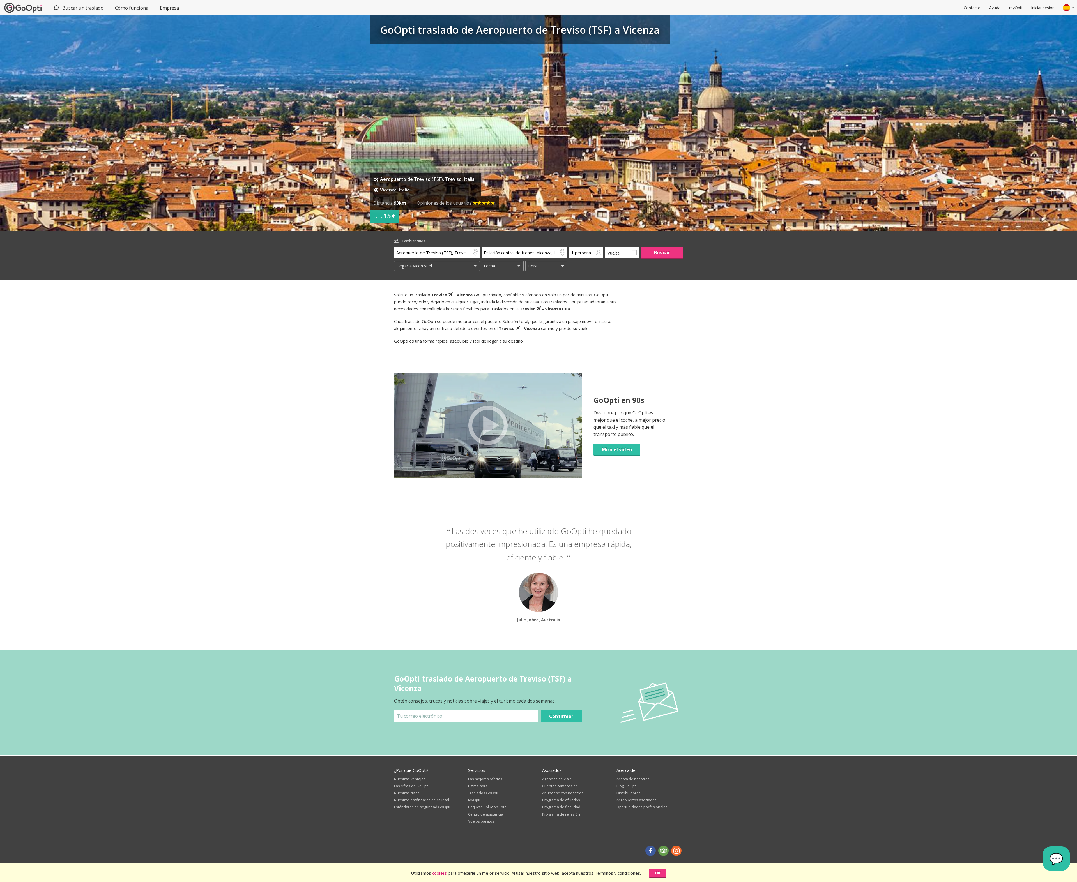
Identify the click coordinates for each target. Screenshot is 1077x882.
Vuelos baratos (481, 821)
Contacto (972, 7)
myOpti (1015, 7)
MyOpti (474, 799)
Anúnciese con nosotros (562, 792)
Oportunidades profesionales (642, 806)
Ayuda (994, 7)
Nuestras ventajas (409, 778)
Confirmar (561, 716)
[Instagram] (676, 851)
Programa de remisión (561, 814)
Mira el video (617, 449)
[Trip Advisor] (663, 851)
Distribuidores (628, 792)
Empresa (169, 7)
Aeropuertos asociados (636, 799)
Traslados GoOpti (483, 792)
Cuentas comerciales (560, 785)
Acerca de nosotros (633, 778)
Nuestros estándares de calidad (421, 799)
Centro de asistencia (485, 814)
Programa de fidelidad (561, 806)
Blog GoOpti (626, 785)
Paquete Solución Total (487, 806)
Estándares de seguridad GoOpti (422, 806)
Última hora (478, 785)
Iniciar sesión (1043, 7)
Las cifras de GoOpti (411, 785)
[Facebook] (650, 851)
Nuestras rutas (407, 792)
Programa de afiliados (561, 799)
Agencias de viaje (557, 778)
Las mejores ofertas (485, 778)
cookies (439, 873)
